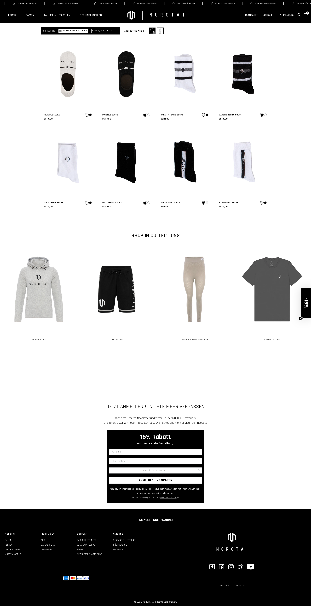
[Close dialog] (188, 264)
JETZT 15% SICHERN (155, 319)
